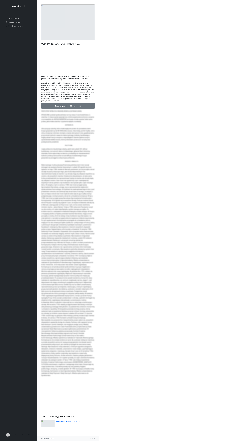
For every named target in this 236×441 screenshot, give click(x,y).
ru (29, 435)
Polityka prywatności (47, 438)
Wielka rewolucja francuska (68, 421)
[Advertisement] (113, 32)
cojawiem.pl (18, 6)
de (22, 435)
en (15, 435)
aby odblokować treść (68, 106)
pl (8, 435)
